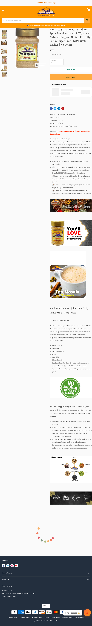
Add (86, 92)
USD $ (45, 606)
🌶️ (87, 613)
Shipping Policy (24, 618)
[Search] (87, 20)
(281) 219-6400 (11, 596)
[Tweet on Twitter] (55, 108)
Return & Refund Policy (52, 618)
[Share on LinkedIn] (58, 108)
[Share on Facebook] (51, 108)
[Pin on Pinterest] (62, 108)
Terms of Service (37, 618)
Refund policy (79, 618)
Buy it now (70, 77)
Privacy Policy (13, 618)
